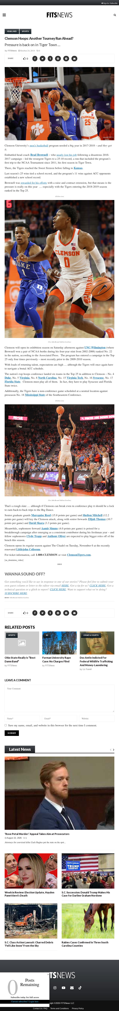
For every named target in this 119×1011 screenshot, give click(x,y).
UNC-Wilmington (95, 347)
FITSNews (12, 50)
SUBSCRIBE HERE (16, 593)
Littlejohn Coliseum (28, 549)
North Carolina (47, 378)
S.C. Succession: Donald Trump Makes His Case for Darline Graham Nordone (86, 894)
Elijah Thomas (97, 519)
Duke (8, 378)
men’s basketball (39, 145)
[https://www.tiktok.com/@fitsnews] (80, 987)
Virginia (24, 378)
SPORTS (25, 31)
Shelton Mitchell (92, 515)
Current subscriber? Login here (24, 1001)
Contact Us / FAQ (40, 1008)
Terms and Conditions (59, 1008)
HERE (65, 585)
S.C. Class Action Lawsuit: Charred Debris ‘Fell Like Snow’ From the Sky (29, 944)
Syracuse (98, 378)
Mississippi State (35, 395)
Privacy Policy (78, 1008)
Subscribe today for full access (25, 997)
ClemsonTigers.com (79, 555)
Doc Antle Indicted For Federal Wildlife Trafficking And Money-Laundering (96, 661)
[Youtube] (65, 987)
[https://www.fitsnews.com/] (59, 975)
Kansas (78, 168)
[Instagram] (56, 987)
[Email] (73, 987)
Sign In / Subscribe (110, 3)
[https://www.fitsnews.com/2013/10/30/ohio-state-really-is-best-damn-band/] (22, 642)
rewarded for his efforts (34, 182)
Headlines (12, 31)
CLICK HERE (98, 585)
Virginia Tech (75, 378)
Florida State (12, 382)
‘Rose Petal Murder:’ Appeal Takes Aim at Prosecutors (37, 833)
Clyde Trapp (34, 536)
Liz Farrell (87, 669)
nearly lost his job (67, 155)
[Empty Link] (111, 749)
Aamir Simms (49, 528)
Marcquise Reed (41, 515)
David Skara (36, 523)
